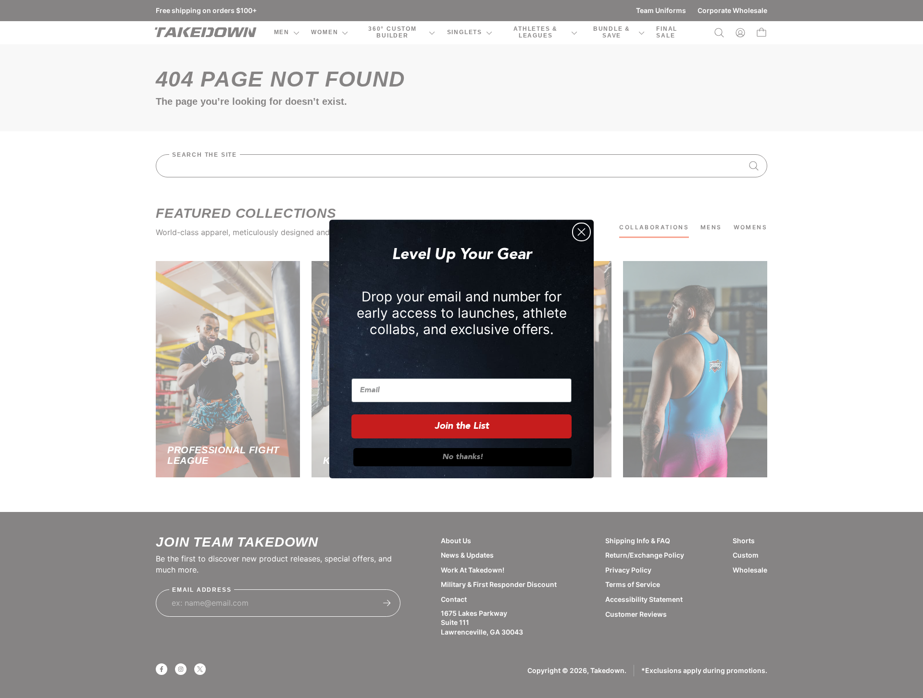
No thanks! (462, 457)
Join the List (462, 426)
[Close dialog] (581, 232)
